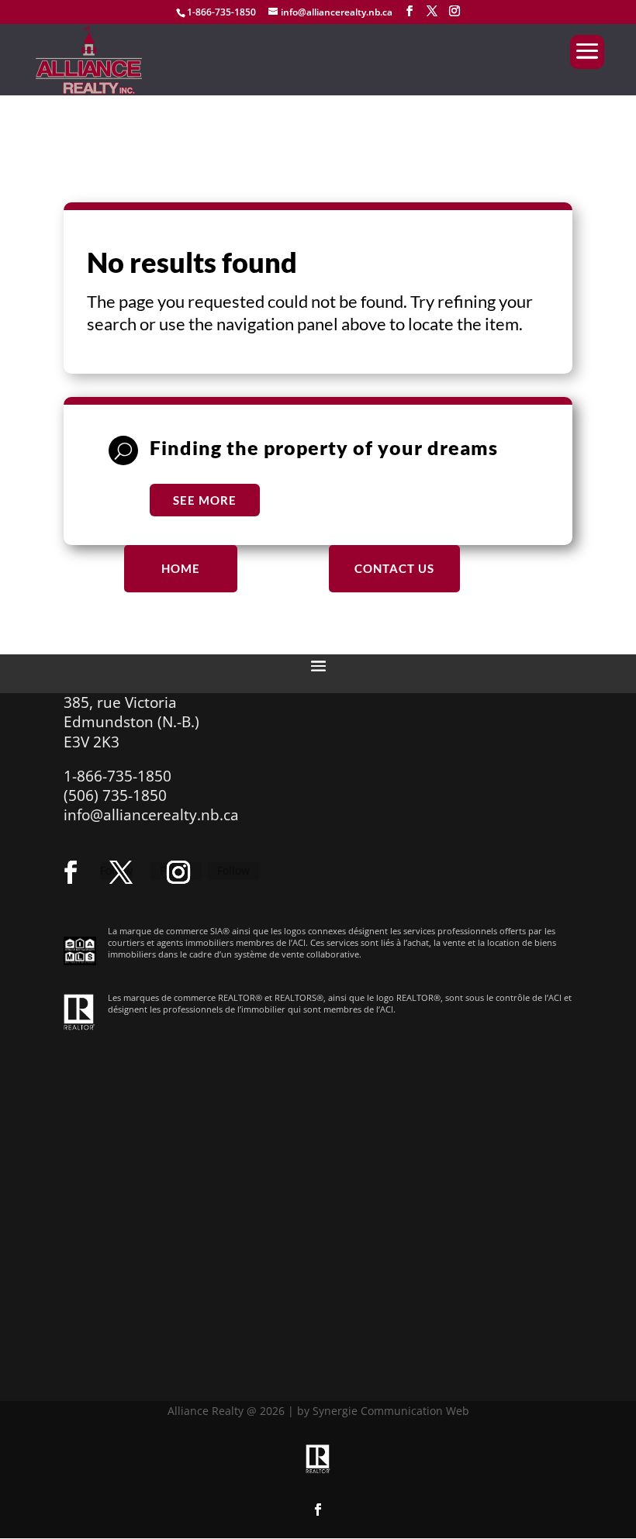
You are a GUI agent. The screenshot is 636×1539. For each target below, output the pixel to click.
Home (180, 568)
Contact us (394, 568)
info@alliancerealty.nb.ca (151, 815)
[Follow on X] (121, 872)
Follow (233, 870)
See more (205, 500)
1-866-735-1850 (221, 12)
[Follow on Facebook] (70, 872)
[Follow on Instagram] (178, 872)
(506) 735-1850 (115, 795)
